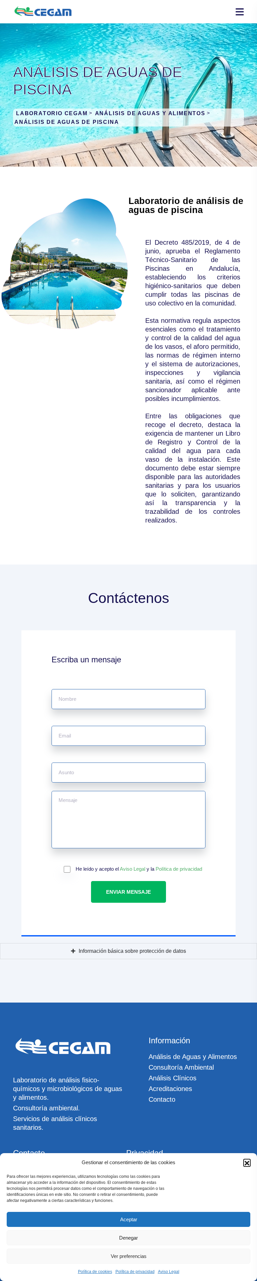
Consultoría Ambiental (181, 1067)
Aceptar (128, 1219)
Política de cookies (95, 1271)
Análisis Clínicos (172, 1078)
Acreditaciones (170, 1088)
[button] (247, 1162)
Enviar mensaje (128, 892)
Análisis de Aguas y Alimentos (193, 1056)
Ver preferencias (129, 1256)
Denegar (128, 1238)
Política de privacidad (135, 1271)
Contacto (162, 1099)
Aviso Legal (168, 1271)
